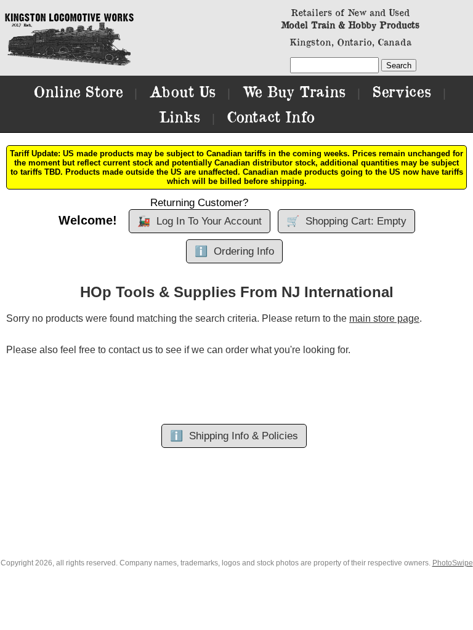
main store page (384, 318)
